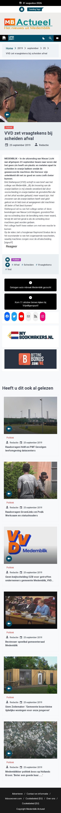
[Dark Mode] (43, 38)
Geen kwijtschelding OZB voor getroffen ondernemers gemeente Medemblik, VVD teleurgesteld (28, 580)
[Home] (4, 38)
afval (17, 264)
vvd (9, 269)
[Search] (50, 38)
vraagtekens (45, 264)
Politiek (9, 127)
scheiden (29, 264)
